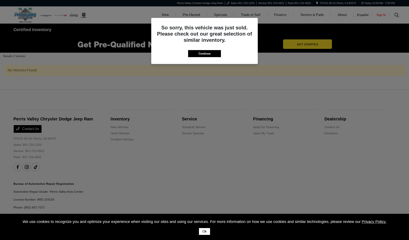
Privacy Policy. (374, 222)
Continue (204, 53)
